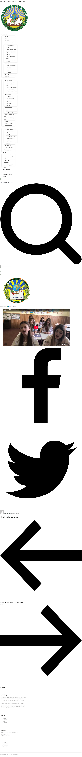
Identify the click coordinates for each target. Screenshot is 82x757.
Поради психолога (8, 150)
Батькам (4, 152)
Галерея (4, 176)
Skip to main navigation (5, 1)
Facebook (6, 743)
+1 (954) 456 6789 (5, 734)
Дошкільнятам (10, 112)
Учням (4, 126)
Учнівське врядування (9, 129)
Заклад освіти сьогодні (9, 41)
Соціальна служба (8, 125)
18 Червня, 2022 (16, 513)
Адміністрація (7, 513)
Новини (4, 167)
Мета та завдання (10, 131)
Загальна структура (11, 82)
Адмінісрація (7, 40)
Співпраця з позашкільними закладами (9, 103)
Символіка (7, 38)
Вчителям (4, 78)
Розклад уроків (8, 145)
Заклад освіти (5, 34)
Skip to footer (22, 1)
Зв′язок (4, 171)
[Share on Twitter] (41, 509)
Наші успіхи (7, 63)
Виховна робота (8, 94)
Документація (7, 121)
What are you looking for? (6, 182)
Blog (4, 721)
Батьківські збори (8, 154)
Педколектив (7, 43)
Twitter (5, 742)
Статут (8, 134)
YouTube (5, 746)
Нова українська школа (7, 174)
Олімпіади (9, 68)
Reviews (5, 719)
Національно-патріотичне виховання (10, 172)
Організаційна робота (11, 136)
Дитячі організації (10, 98)
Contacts (5, 722)
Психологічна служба (9, 123)
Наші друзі (7, 76)
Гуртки (8, 99)
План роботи (9, 141)
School (5, 718)
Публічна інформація (7, 169)
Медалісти (9, 67)
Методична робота (8, 80)
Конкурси (9, 72)
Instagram (6, 745)
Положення (9, 132)
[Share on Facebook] (41, 428)
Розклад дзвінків (8, 143)
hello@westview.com (5, 735)
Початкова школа (8, 107)
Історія (6, 36)
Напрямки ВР (9, 96)
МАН (8, 70)
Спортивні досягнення (11, 65)
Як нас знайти (7, 74)
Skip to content (15, 1)
